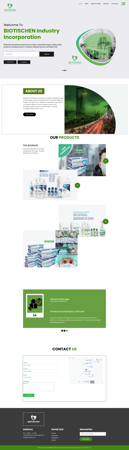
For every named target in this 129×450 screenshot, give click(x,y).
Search (46, 54)
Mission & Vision (96, 4)
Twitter (53, 433)
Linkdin (53, 440)
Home (80, 4)
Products (106, 4)
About (87, 4)
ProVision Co (87, 448)
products (24, 62)
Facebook (54, 435)
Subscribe (85, 439)
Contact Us (114, 4)
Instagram (54, 438)
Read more (29, 114)
